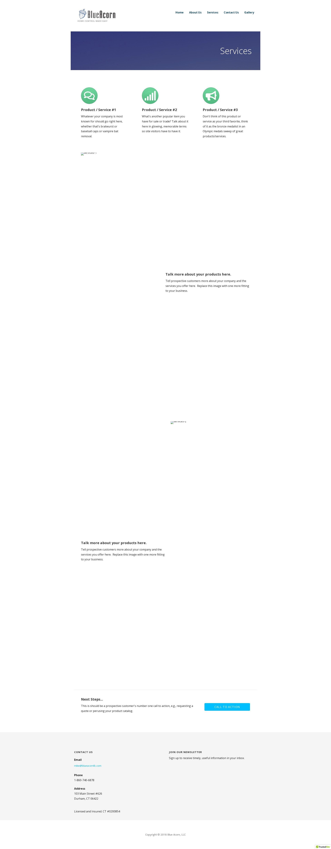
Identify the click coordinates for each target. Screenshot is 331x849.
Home (179, 12)
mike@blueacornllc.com (87, 765)
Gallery (249, 12)
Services (212, 12)
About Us (195, 12)
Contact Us (231, 12)
